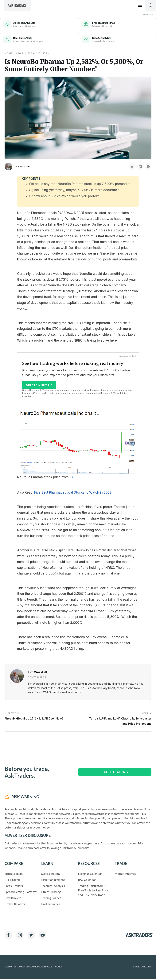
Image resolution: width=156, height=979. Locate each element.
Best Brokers (13, 898)
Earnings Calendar (90, 873)
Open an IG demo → (39, 384)
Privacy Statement (54, 967)
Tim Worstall (22, 166)
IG (71, 477)
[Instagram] (20, 935)
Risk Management (53, 879)
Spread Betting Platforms (21, 892)
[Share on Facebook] (148, 166)
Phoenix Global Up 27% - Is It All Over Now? (34, 716)
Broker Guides (50, 904)
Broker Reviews (15, 904)
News (19, 53)
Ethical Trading (51, 892)
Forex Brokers (14, 885)
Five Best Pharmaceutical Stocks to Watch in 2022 (72, 492)
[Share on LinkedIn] (140, 166)
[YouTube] (42, 935)
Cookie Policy (36, 967)
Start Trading (115, 772)
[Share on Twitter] (132, 166)
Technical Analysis (53, 885)
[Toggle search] (150, 5)
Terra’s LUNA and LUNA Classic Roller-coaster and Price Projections (120, 718)
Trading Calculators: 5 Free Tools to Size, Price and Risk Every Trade (93, 890)
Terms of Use (22, 967)
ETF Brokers (13, 879)
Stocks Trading (50, 873)
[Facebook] (8, 935)
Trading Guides (51, 898)
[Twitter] (31, 935)
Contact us (10, 967)
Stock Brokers (14, 873)
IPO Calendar (87, 879)
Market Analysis (125, 873)
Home (8, 53)
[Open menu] (140, 5)
